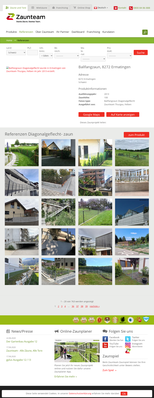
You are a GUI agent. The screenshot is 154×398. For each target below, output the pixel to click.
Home (9, 40)
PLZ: (28, 47)
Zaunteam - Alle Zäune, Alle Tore (24, 350)
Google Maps (91, 114)
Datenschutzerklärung (80, 393)
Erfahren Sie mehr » (65, 376)
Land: (8, 47)
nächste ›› (95, 306)
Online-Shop (84, 7)
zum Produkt (136, 135)
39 (86, 306)
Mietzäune (41, 7)
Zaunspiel (111, 356)
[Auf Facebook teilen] (109, 122)
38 (82, 306)
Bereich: (57, 49)
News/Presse (22, 331)
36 (73, 306)
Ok (124, 393)
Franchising (62, 7)
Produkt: (109, 49)
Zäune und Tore (18, 7)
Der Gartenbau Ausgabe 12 (21, 341)
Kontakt (122, 7)
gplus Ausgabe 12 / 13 (18, 359)
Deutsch (101, 7)
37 (77, 306)
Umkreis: (41, 49)
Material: (83, 51)
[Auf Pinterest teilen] (113, 122)
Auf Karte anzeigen (123, 114)
